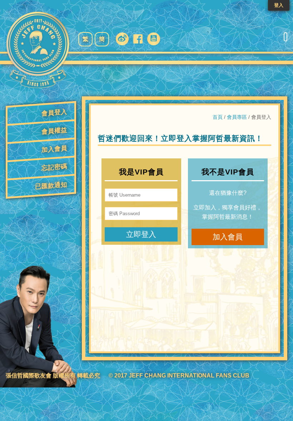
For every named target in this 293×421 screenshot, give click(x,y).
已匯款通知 (51, 185)
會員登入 (54, 112)
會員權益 (54, 130)
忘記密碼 (54, 167)
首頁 (218, 117)
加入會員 (54, 148)
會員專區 (237, 117)
